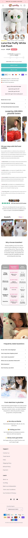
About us (5, 479)
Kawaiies (11, 522)
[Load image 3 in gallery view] (17, 37)
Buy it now (14, 70)
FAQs (4, 460)
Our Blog (5, 483)
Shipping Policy (7, 463)
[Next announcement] (25, 1)
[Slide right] (26, 37)
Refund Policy (7, 466)
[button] (3, 5)
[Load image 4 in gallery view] (22, 37)
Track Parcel (6, 456)
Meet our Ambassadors (9, 486)
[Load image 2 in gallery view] (11, 37)
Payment (5, 470)
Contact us (6, 453)
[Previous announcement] (2, 1)
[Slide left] (1, 37)
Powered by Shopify (18, 522)
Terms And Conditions (9, 489)
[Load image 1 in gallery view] (6, 37)
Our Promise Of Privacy (9, 493)
